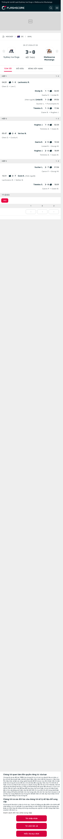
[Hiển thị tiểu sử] (11, 51)
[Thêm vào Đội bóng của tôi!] (3, 51)
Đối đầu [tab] (20, 68)
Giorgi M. (55, 146)
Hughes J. (54, 112)
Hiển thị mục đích (31, 834)
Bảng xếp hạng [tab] (35, 68)
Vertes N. (19, 180)
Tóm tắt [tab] (8, 68)
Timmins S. (45, 129)
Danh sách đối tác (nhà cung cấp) (17, 813)
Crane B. (44, 112)
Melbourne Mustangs (49, 58)
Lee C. (13, 86)
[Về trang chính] (15, 8)
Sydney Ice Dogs (11, 57)
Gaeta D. (45, 95)
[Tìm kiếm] (50, 7)
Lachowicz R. (8, 180)
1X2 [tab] (4, 200)
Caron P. (45, 171)
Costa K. (14, 137)
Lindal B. (55, 95)
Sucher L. (40, 104)
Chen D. (5, 86)
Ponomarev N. (52, 104)
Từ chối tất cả (31, 826)
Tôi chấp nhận (31, 818)
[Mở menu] (57, 7)
